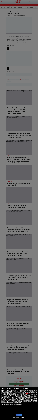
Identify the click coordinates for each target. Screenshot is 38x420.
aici (7, 399)
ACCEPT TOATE (19, 414)
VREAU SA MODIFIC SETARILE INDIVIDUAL (19, 417)
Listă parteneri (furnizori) (5, 412)
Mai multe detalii (28, 393)
